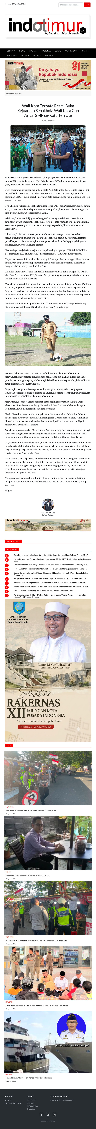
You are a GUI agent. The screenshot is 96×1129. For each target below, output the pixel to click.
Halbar (9, 1002)
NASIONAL (46, 51)
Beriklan (8, 1100)
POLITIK (84, 51)
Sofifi (8, 872)
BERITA (10, 51)
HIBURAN (11, 55)
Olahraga (17, 93)
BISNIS (22, 51)
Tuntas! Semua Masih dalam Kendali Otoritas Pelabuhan (29, 1078)
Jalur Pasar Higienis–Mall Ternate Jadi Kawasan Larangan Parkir (32, 810)
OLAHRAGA (70, 51)
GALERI (48, 55)
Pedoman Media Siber (13, 1103)
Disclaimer (31, 1109)
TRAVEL (24, 55)
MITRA (36, 55)
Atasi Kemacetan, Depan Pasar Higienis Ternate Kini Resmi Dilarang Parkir (36, 940)
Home (10, 93)
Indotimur (31, 1100)
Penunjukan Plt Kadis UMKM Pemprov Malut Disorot (28, 875)
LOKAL (58, 51)
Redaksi (30, 1103)
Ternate (10, 807)
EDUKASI (33, 51)
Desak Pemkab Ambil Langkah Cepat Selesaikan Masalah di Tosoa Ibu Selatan (37, 1005)
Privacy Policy (32, 1106)
